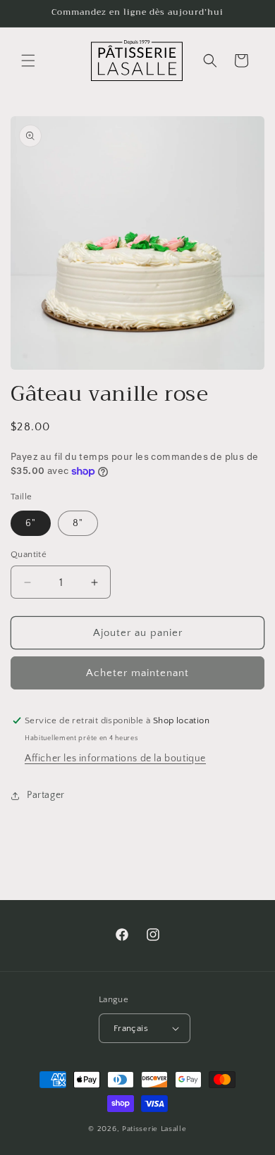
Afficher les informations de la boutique (115, 758)
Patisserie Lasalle (154, 1129)
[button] (28, 60)
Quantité (29, 554)
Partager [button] (46, 795)
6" (30, 523)
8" (78, 523)
